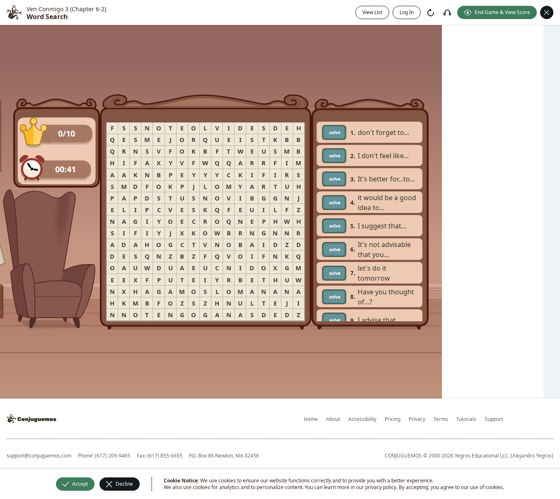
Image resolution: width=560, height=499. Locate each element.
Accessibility (362, 419)
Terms (441, 419)
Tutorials (466, 419)
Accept (80, 483)
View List (372, 12)
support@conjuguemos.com (39, 455)
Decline (124, 483)
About (333, 419)
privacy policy (380, 487)
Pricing (392, 419)
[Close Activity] (546, 12)
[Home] (14, 12)
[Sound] (447, 12)
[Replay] (430, 12)
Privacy (417, 419)
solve (335, 132)
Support (494, 419)
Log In (407, 12)
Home (311, 419)
